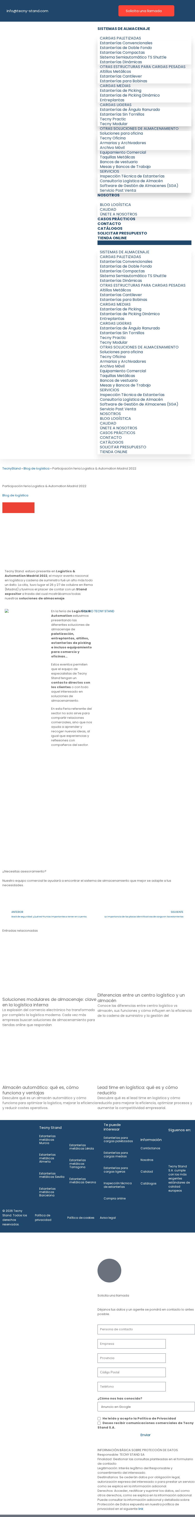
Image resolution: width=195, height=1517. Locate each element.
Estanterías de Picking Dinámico (130, 95)
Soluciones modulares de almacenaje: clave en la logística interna (49, 1002)
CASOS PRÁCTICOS (116, 219)
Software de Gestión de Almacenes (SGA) (139, 185)
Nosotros (147, 1160)
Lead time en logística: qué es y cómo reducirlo (138, 1090)
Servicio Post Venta (118, 190)
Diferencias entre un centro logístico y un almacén (141, 997)
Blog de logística (36, 468)
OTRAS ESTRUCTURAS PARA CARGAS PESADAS (142, 66)
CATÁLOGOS (110, 228)
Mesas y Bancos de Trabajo (125, 166)
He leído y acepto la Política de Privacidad (139, 1418)
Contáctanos (150, 1148)
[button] (144, 242)
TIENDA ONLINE (112, 238)
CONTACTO (109, 223)
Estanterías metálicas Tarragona (77, 1163)
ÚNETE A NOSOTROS (118, 214)
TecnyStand (11, 468)
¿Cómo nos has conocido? (120, 1398)
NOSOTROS (109, 195)
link (140, 1509)
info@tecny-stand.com (27, 10)
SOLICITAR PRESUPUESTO (122, 233)
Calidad (147, 1172)
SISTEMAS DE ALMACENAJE (124, 28)
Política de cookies (80, 1218)
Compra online (115, 1198)
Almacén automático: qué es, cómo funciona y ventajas (40, 1090)
